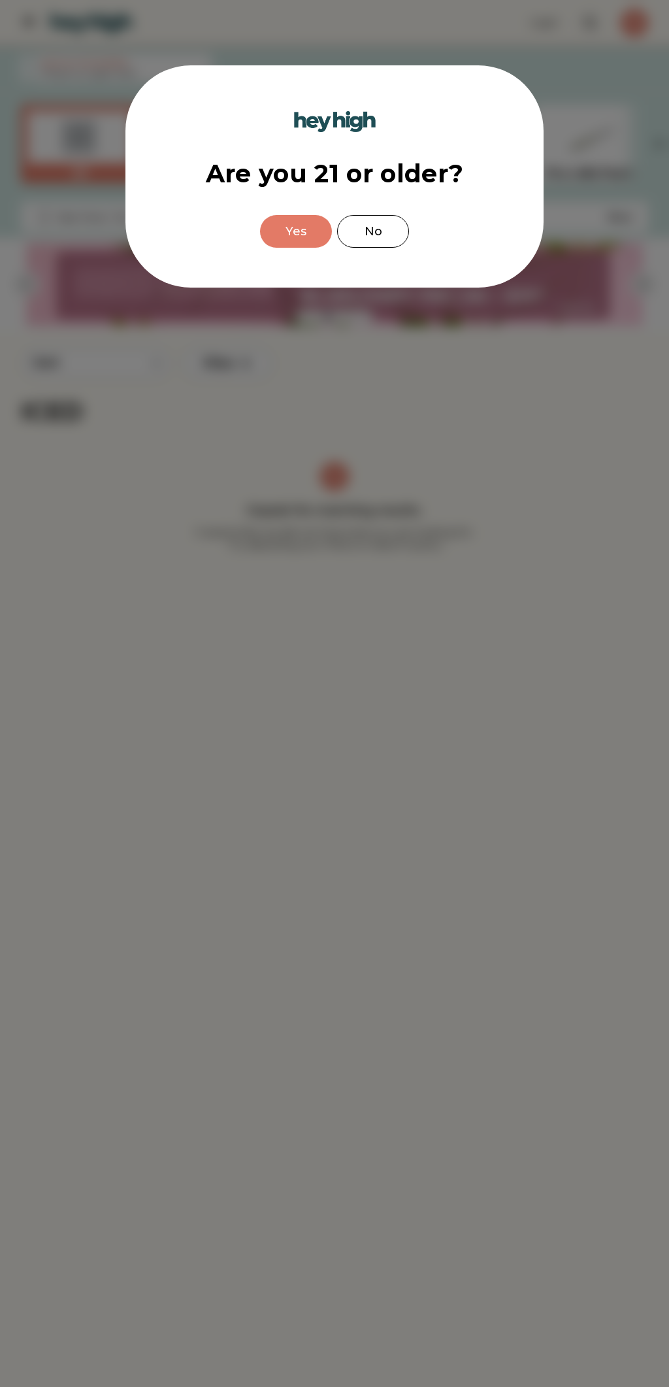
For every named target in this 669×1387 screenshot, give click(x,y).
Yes (296, 231)
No (373, 231)
